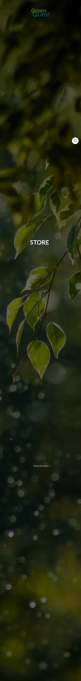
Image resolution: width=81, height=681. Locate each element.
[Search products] (75, 141)
